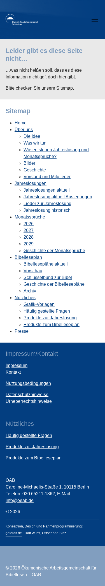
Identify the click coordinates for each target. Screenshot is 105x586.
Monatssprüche (30, 217)
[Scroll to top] (92, 573)
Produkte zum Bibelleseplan (52, 324)
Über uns (24, 129)
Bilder (29, 163)
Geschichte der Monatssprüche (54, 250)
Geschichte (35, 170)
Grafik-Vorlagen (39, 304)
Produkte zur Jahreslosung (50, 317)
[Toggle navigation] (94, 19)
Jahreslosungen (30, 183)
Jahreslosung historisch (47, 210)
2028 (29, 237)
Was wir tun (35, 143)
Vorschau (33, 270)
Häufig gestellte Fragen (47, 311)
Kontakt (13, 372)
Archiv (30, 291)
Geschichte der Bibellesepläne (54, 284)
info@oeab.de (20, 500)
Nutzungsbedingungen (28, 383)
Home (21, 122)
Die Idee (32, 136)
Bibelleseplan (28, 257)
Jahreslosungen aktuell (47, 190)
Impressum (16, 365)
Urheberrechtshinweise (29, 401)
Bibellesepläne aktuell (46, 264)
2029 (29, 243)
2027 (29, 230)
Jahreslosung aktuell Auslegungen (58, 196)
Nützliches (25, 297)
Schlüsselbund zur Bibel (48, 277)
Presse (22, 331)
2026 (29, 223)
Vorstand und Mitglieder (47, 176)
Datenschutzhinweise (27, 394)
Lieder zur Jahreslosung (47, 203)
